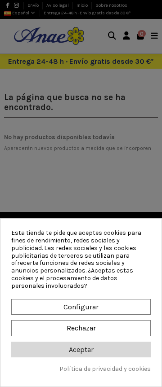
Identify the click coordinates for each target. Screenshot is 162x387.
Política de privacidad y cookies (105, 369)
